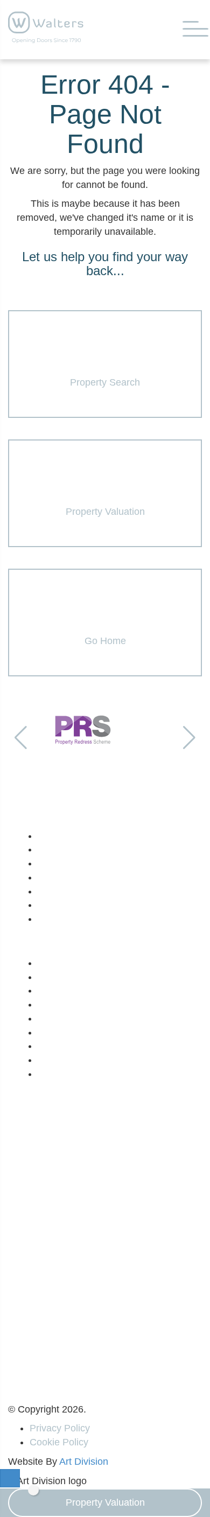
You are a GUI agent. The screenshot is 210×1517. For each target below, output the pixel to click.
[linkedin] (83, 1307)
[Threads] (139, 1307)
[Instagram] (55, 1307)
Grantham (59, 835)
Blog (47, 1018)
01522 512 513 (62, 1198)
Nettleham (60, 849)
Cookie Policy (59, 1442)
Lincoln (53, 918)
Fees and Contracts (80, 1032)
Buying (52, 1004)
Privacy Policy (60, 1428)
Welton (53, 877)
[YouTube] (111, 1307)
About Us (58, 962)
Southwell (59, 904)
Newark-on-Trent (74, 891)
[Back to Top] (10, 1478)
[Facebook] (27, 1307)
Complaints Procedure (86, 1073)
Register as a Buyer (80, 1045)
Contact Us (62, 1059)
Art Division (83, 1461)
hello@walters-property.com (92, 1173)
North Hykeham (71, 863)
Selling (52, 990)
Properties (60, 976)
